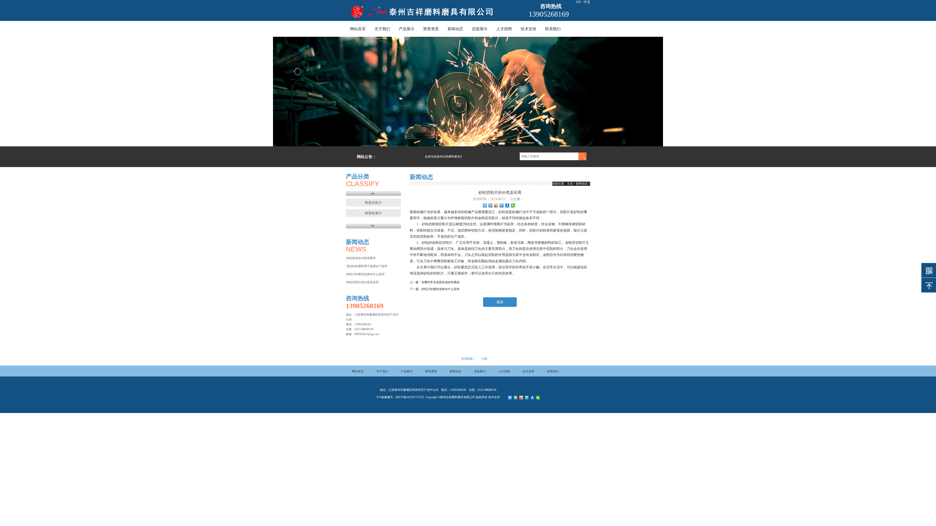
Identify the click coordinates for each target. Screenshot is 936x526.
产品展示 (406, 29)
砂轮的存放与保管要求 (361, 258)
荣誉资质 (431, 29)
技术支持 (528, 29)
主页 (570, 183)
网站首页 (358, 29)
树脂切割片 (373, 203)
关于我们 (382, 29)
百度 (484, 358)
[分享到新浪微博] (496, 205)
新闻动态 (455, 29)
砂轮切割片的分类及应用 (362, 282)
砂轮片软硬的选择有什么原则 (365, 274)
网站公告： (366, 157)
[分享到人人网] (507, 205)
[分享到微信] (513, 205)
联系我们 (553, 29)
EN (578, 2)
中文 (587, 2)
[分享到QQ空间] (490, 205)
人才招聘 (504, 29)
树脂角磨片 (373, 213)
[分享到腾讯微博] (502, 205)
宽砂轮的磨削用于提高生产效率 (366, 266)
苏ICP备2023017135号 (410, 397)
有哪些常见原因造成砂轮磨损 (440, 282)
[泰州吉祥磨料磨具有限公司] (422, 17)
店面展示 (480, 29)
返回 (500, 302)
